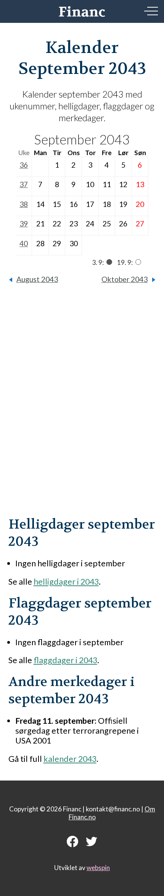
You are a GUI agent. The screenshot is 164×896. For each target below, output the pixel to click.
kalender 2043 (69, 759)
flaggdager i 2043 (65, 660)
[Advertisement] (82, 405)
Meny (151, 11)
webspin (98, 868)
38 (23, 204)
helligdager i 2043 (66, 582)
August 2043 (37, 279)
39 (23, 223)
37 (23, 184)
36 (23, 164)
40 (23, 243)
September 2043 (82, 139)
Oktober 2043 (124, 279)
